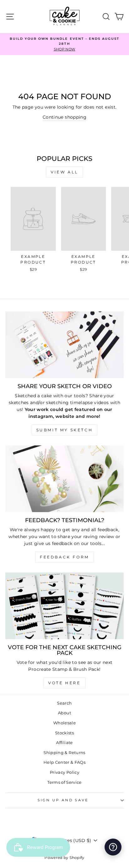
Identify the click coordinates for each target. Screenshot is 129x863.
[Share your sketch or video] (64, 344)
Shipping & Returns (64, 752)
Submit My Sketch (64, 430)
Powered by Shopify (64, 857)
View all (64, 172)
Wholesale (64, 723)
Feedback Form (64, 557)
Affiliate (64, 742)
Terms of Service (64, 782)
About (64, 713)
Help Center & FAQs (64, 762)
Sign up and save (63, 800)
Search (64, 703)
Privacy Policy (64, 772)
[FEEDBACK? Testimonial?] (64, 478)
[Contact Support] (113, 847)
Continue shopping (64, 117)
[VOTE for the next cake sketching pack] (64, 606)
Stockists (64, 733)
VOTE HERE (64, 683)
